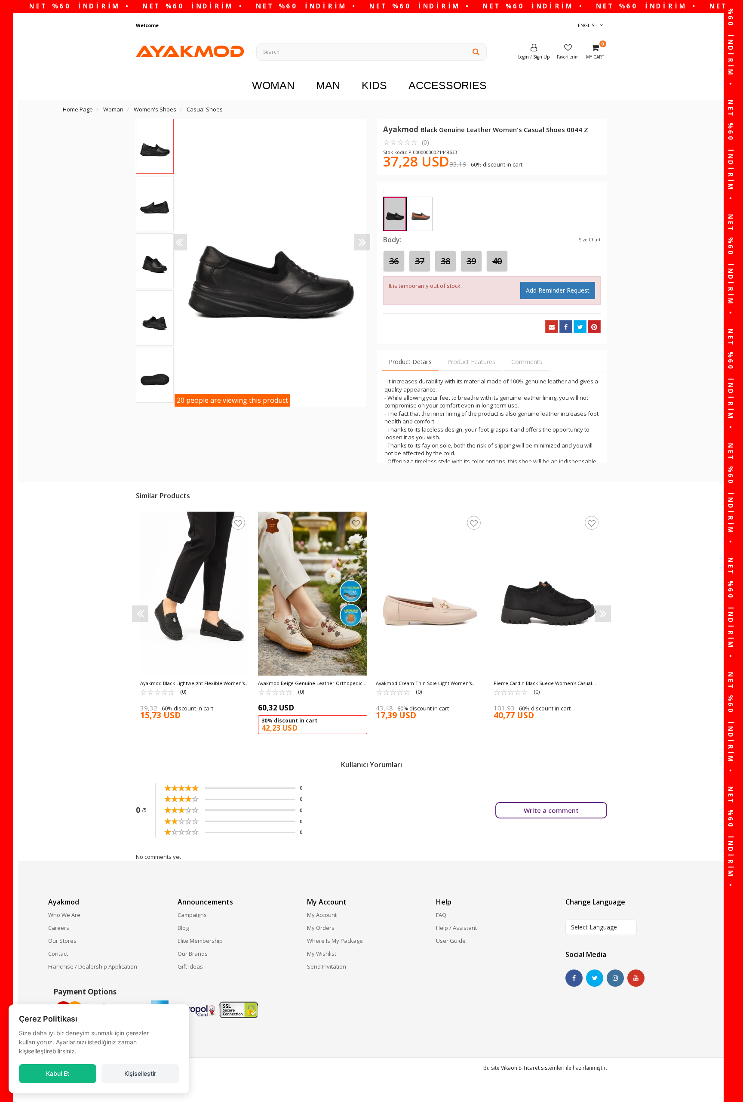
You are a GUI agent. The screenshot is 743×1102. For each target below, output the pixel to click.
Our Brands (193, 953)
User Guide (451, 941)
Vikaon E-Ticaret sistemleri (533, 1067)
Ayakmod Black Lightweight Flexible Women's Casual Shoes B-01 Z (192, 683)
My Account (322, 915)
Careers (58, 928)
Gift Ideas (190, 966)
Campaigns (192, 915)
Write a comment (551, 810)
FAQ (441, 915)
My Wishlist (321, 953)
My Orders (321, 928)
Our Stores (62, 941)
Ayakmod (401, 129)
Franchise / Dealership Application (92, 966)
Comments (526, 362)
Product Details (410, 362)
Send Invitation (326, 966)
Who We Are (64, 915)
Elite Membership (200, 941)
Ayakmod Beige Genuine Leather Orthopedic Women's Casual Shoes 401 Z (310, 683)
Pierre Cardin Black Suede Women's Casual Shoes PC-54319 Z (543, 683)
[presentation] (178, 242)
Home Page (78, 109)
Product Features (471, 362)
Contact (58, 953)
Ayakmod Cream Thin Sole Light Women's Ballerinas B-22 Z (424, 683)
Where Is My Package (335, 941)
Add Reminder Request (557, 290)
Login (523, 57)
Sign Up (541, 57)
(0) (406, 142)
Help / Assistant (456, 928)
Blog (183, 928)
